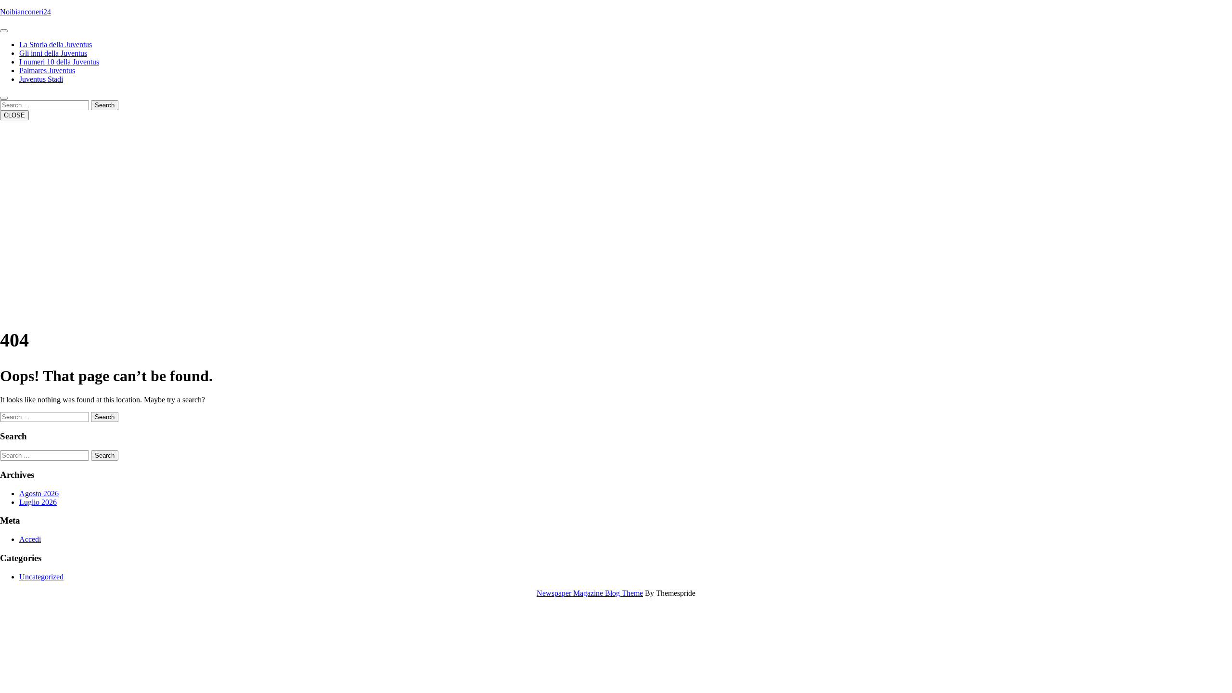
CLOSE (14, 115)
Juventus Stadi (41, 79)
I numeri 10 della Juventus (59, 62)
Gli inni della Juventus (53, 53)
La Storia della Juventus (55, 44)
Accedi (30, 539)
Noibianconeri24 (25, 12)
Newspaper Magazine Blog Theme (590, 593)
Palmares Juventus (47, 70)
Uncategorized (41, 577)
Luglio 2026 (38, 502)
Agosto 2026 (39, 493)
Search (105, 105)
